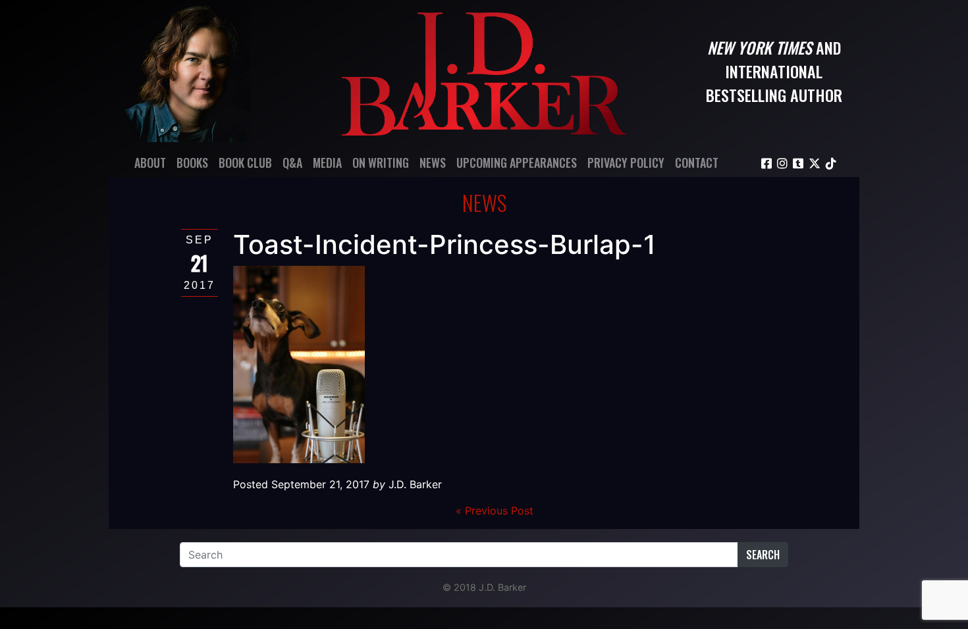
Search (763, 555)
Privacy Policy (625, 162)
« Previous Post (494, 510)
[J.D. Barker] (484, 71)
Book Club (245, 162)
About (150, 162)
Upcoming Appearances (516, 162)
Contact (696, 162)
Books (192, 162)
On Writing (380, 162)
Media (327, 162)
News (432, 162)
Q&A (292, 162)
